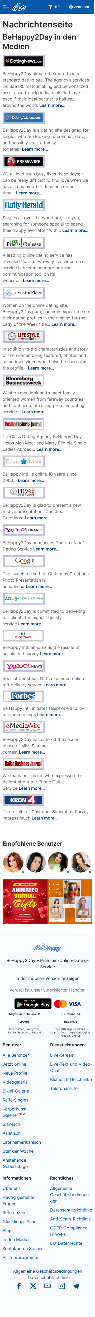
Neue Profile (15, 1073)
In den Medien (17, 1239)
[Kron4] (23, 799)
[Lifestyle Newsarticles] (24, 336)
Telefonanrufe (64, 1088)
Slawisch (11, 1124)
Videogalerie (15, 1082)
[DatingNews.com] (24, 60)
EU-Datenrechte (66, 1243)
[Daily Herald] (24, 204)
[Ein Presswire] (24, 161)
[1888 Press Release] (24, 242)
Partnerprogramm (20, 1257)
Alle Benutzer (16, 1055)
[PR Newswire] (23, 635)
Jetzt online (14, 1064)
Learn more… (52, 105)
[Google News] (24, 560)
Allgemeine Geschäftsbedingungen (70, 1195)
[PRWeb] (24, 492)
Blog (7, 1230)
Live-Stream (62, 1055)
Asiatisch (12, 1133)
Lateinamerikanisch (22, 1142)
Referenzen (14, 1212)
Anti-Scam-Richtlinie (70, 1219)
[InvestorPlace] (24, 292)
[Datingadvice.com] (24, 117)
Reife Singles (15, 1100)
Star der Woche (18, 1151)
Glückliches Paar (19, 1221)
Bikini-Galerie (16, 1091)
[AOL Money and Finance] (24, 598)
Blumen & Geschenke (71, 1079)
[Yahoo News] (24, 665)
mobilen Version (44, 978)
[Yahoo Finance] (24, 529)
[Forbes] (23, 696)
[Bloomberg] (24, 379)
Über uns (12, 1188)
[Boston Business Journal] (24, 423)
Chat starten (78, 1308)
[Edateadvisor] (24, 461)
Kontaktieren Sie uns (23, 1248)
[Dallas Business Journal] (23, 763)
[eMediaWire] (24, 726)
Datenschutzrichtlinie (71, 1210)
